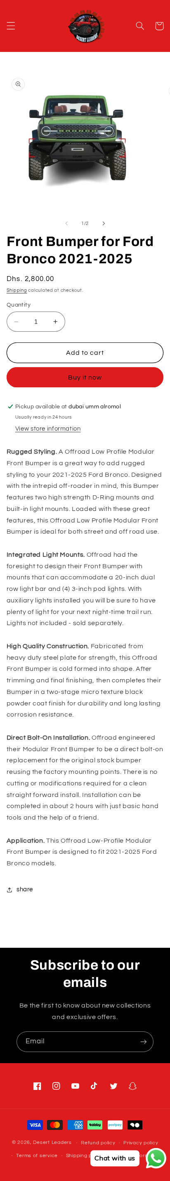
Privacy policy (140, 1143)
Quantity (19, 305)
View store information (48, 429)
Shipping (17, 290)
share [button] (25, 889)
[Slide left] (66, 224)
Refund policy (98, 1143)
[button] (10, 25)
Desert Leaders (52, 1143)
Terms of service (37, 1155)
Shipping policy (85, 1155)
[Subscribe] (143, 1041)
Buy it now (85, 377)
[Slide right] (103, 224)
